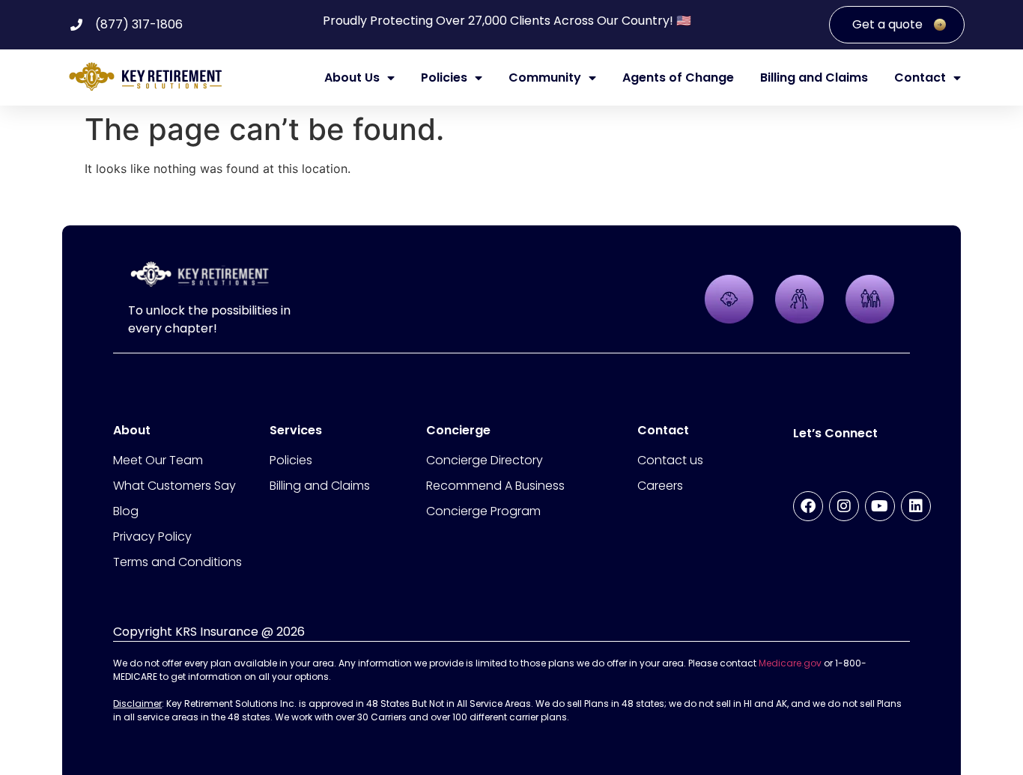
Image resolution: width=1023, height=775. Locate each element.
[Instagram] (844, 506)
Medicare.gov (790, 663)
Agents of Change (678, 77)
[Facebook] (808, 506)
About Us (352, 77)
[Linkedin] (916, 506)
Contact (920, 77)
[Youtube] (880, 506)
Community (545, 77)
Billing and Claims (814, 77)
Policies (444, 77)
